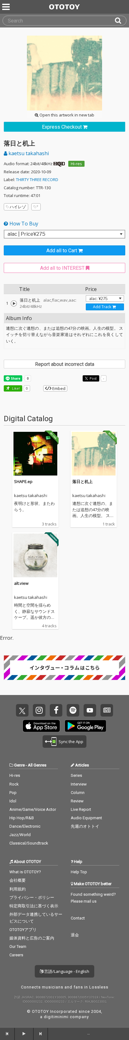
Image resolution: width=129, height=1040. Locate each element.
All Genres (37, 765)
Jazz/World (20, 834)
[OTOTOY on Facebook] (56, 710)
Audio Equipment (86, 818)
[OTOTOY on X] (22, 710)
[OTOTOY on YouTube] (90, 710)
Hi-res (76, 163)
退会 (75, 935)
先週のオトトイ (85, 826)
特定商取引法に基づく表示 (33, 906)
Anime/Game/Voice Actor (32, 809)
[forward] (41, 1034)
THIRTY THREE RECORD (37, 179)
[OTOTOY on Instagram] (39, 710)
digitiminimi (56, 1016)
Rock (14, 784)
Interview (79, 784)
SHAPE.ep (23, 481)
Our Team (17, 946)
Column (78, 792)
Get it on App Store (41, 726)
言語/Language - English (66, 971)
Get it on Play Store (85, 726)
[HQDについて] (59, 163)
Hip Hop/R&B (21, 818)
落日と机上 (82, 481)
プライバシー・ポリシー (31, 897)
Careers (16, 955)
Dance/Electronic (24, 826)
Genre (19, 765)
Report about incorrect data (64, 364)
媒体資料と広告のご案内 (31, 938)
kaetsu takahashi (28, 153)
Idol (12, 801)
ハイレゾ (18, 206)
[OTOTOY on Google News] (107, 710)
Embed (58, 388)
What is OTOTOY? (25, 872)
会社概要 (17, 880)
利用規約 (17, 889)
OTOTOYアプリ (23, 929)
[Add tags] (36, 206)
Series (76, 775)
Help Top (79, 872)
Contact (78, 918)
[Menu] (6, 7)
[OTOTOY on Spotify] (73, 710)
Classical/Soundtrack (28, 843)
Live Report (81, 809)
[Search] (120, 20)
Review (77, 801)
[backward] (7, 1034)
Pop (13, 792)
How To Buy (23, 223)
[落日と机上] (13, 303)
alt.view (21, 583)
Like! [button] (15, 388)
